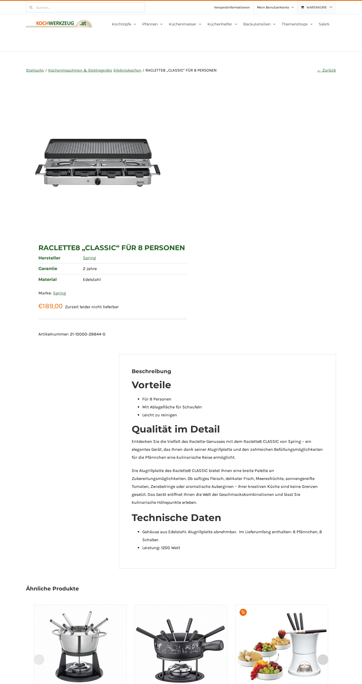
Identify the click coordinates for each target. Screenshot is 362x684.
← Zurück (326, 70)
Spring (89, 257)
